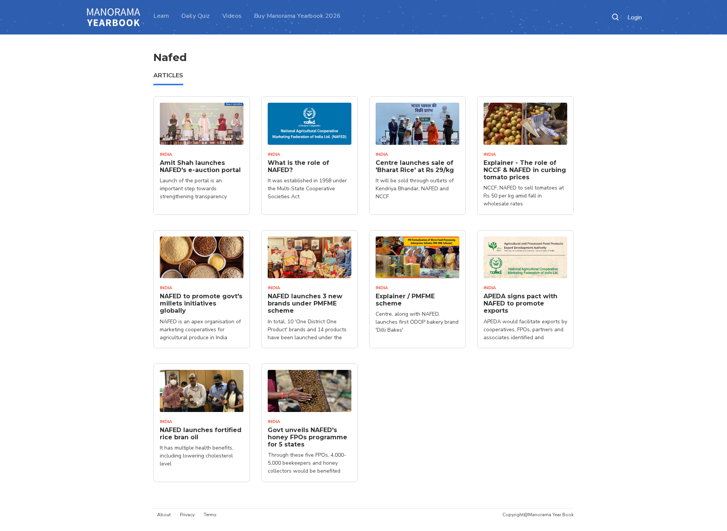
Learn (161, 16)
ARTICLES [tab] (168, 75)
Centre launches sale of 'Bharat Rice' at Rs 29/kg (415, 166)
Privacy (187, 515)
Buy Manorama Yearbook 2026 (297, 16)
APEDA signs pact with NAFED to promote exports (520, 303)
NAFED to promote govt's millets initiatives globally (201, 303)
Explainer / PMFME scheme (405, 300)
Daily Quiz (195, 16)
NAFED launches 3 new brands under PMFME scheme (305, 303)
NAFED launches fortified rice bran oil (201, 433)
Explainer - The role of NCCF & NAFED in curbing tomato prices (525, 170)
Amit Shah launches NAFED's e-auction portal (200, 166)
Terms (210, 515)
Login (634, 17)
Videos (232, 16)
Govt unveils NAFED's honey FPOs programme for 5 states (307, 437)
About (164, 515)
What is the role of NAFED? (298, 166)
